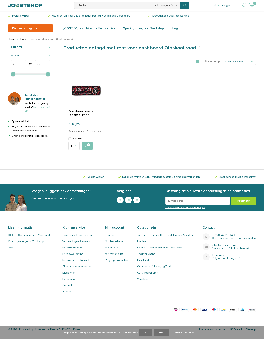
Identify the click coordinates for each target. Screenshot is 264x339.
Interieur (142, 241)
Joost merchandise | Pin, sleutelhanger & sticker (165, 235)
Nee (161, 332)
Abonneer (243, 200)
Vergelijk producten (116, 260)
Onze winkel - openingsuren (79, 235)
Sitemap (67, 291)
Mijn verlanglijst (114, 253)
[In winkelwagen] (87, 146)
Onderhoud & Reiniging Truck (154, 266)
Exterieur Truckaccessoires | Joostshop (159, 247)
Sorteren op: (213, 61)
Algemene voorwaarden (76, 266)
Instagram (128, 200)
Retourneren (69, 279)
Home (11, 39)
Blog (175, 28)
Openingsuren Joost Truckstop (143, 28)
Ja (145, 332)
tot (29, 63)
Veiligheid (143, 279)
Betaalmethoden (72, 247)
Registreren (112, 235)
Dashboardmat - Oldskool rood (81, 113)
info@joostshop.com (224, 245)
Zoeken (184, 5)
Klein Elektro (144, 260)
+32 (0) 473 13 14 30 (224, 235)
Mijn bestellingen (114, 241)
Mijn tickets (111, 247)
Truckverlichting (146, 253)
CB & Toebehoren (147, 272)
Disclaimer (68, 272)
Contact (67, 285)
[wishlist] (244, 5)
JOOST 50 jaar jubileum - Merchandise (89, 28)
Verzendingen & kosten (76, 241)
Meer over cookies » (185, 332)
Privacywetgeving (72, 253)
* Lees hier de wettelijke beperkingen (185, 207)
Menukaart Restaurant (75, 260)
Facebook (120, 200)
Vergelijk (78, 138)
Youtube (136, 200)
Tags (23, 39)
